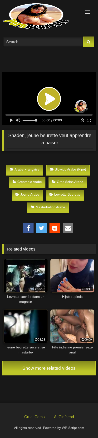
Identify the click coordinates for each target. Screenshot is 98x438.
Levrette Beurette (67, 194)
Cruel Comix (34, 417)
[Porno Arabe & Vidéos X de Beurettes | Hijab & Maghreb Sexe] (40, 16)
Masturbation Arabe (50, 207)
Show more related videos (49, 368)
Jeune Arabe (29, 194)
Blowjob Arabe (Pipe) (70, 169)
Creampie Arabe (29, 182)
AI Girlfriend (64, 417)
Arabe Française (27, 169)
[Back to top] (83, 423)
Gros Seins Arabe (70, 182)
